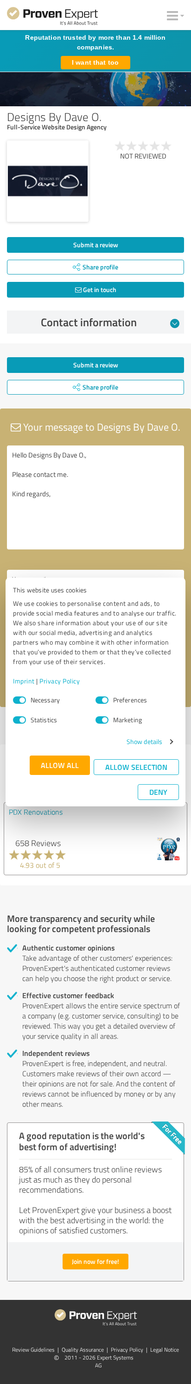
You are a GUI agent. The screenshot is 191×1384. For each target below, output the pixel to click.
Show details (144, 741)
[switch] (102, 700)
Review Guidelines (33, 1350)
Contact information (89, 322)
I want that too (95, 62)
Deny (158, 792)
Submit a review (95, 244)
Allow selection (136, 767)
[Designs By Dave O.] (48, 181)
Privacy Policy (59, 681)
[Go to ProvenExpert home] (52, 17)
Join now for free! (95, 1261)
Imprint (24, 681)
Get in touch (99, 289)
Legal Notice (164, 1350)
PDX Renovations (36, 812)
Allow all (60, 765)
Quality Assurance (83, 1350)
